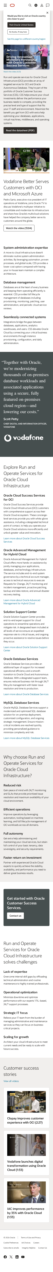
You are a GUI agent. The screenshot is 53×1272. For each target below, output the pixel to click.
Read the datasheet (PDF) (20, 130)
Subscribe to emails (11, 1248)
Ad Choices (25, 1242)
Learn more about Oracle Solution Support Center (25, 649)
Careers (36, 1242)
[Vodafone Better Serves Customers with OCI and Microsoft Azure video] (26, 161)
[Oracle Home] (12, 5)
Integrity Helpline (28, 1248)
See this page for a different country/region (26, 38)
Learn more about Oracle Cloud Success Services (24, 540)
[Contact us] (47, 5)
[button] (5, 5)
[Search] (30, 5)
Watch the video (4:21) (12, 71)
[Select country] (36, 5)
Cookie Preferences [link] (11, 1242)
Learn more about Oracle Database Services (26, 694)
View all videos (11, 1081)
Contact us (15, 915)
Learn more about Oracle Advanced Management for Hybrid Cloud (22, 602)
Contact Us (42, 1248)
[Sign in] (42, 5)
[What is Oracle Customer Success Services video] (26, 57)
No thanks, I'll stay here (18, 32)
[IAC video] (26, 1192)
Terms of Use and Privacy (31, 1237)
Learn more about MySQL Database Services (26, 737)
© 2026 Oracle (9, 1237)
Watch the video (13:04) (19, 228)
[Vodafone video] (26, 1145)
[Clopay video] (26, 1102)
